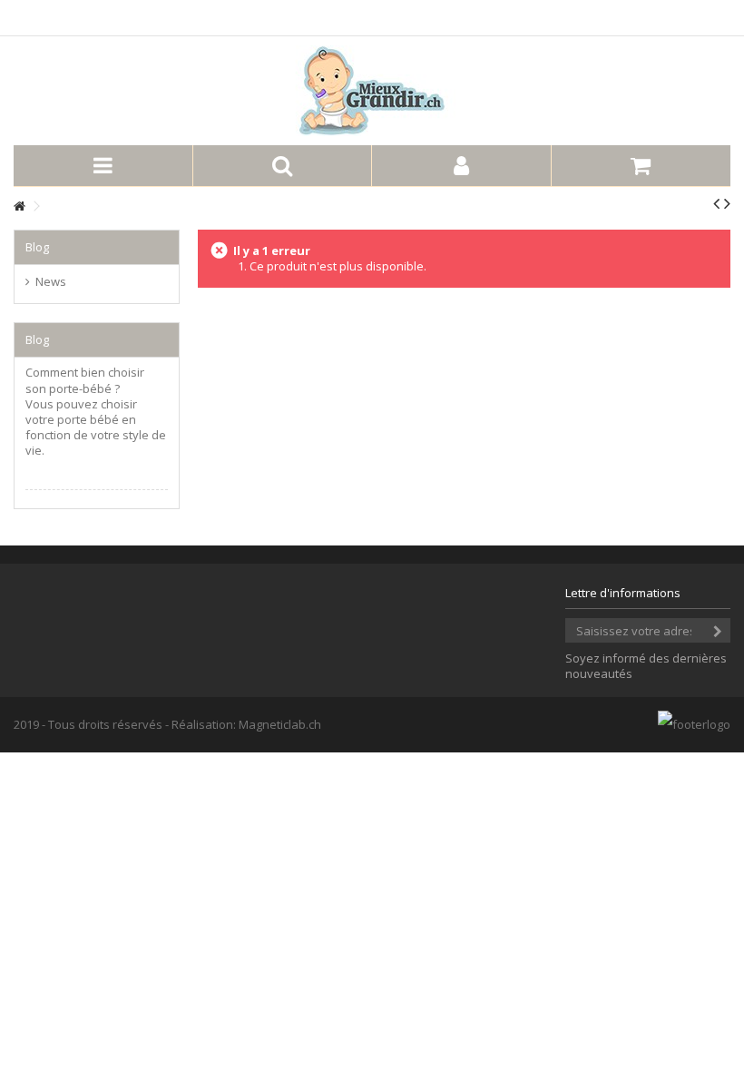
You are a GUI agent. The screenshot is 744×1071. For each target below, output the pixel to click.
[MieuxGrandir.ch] (372, 90)
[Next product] (727, 203)
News (50, 282)
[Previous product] (716, 203)
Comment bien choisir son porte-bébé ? (84, 380)
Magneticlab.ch (280, 724)
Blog (37, 247)
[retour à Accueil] (19, 206)
